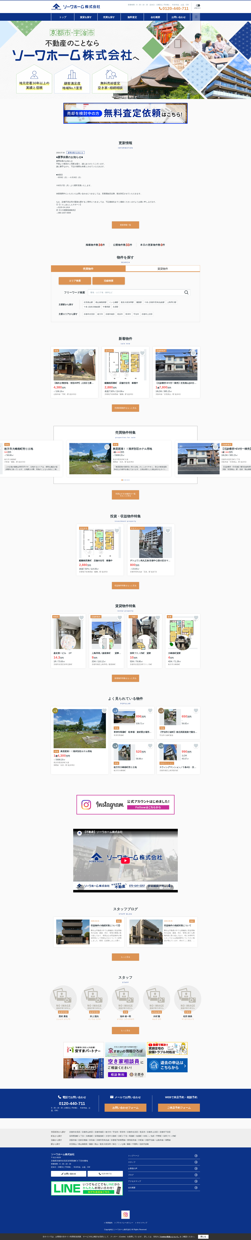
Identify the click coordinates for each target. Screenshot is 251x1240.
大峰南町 (89, 1136)
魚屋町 (139, 1136)
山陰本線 (160, 1140)
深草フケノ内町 (169, 1136)
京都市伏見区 (89, 314)
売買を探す (109, 17)
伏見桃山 (73, 1144)
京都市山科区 (87, 1132)
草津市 (128, 314)
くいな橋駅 (113, 302)
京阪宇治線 (150, 1140)
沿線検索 (108, 280)
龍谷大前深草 (105, 1144)
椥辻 (114, 1144)
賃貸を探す (86, 17)
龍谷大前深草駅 (127, 302)
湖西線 (168, 1140)
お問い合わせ (179, 17)
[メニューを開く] (196, 16)
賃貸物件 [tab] (163, 268)
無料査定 (132, 17)
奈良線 (92, 1140)
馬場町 (132, 1136)
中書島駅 (106, 307)
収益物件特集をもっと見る (125, 585)
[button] (122, 480)
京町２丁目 (123, 1136)
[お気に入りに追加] (91, 353)
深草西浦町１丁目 (76, 1136)
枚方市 (100, 314)
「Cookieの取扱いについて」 (169, 1237)
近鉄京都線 (83, 1140)
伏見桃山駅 (88, 302)
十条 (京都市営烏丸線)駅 (154, 302)
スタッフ (131, 1162)
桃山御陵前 (82, 1144)
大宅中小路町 (111, 1136)
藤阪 (129, 1144)
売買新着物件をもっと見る (125, 408)
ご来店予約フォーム (179, 1107)
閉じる (203, 1237)
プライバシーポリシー (124, 1223)
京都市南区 (110, 314)
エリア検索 (75, 280)
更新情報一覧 (125, 225)
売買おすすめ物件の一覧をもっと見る (125, 495)
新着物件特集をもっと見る (125, 678)
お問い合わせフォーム (125, 1107)
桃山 (96, 1144)
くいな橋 (121, 1144)
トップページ (133, 1156)
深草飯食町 (99, 1136)
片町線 (141, 1140)
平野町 (159, 1136)
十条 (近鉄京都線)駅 (92, 307)
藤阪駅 (139, 302)
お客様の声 (132, 1168)
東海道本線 (132, 1140)
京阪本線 (73, 1140)
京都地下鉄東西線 (118, 1140)
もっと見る (125, 957)
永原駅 (115, 307)
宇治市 (136, 314)
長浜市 (120, 314)
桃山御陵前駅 (101, 302)
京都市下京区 (165, 1132)
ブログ (131, 1175)
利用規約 (109, 1223)
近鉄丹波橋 (144, 1144)
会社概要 (155, 17)
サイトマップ (142, 1223)
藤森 (91, 1144)
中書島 (135, 1144)
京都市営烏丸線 (103, 1140)
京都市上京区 (147, 314)
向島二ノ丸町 (149, 1136)
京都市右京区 (132, 1132)
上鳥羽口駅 (171, 302)
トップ (62, 17)
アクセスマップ (134, 1181)
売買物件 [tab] (88, 268)
